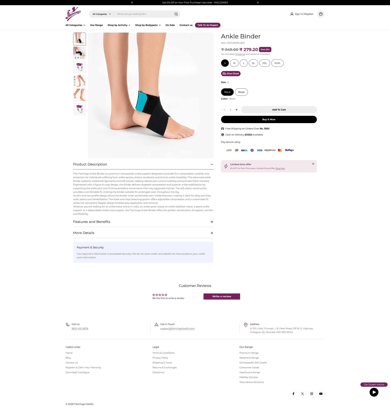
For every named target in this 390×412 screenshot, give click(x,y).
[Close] (313, 164)
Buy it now (268, 119)
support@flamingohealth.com (177, 328)
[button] (132, 2)
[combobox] (134, 14)
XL (253, 63)
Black (227, 92)
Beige (241, 92)
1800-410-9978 (80, 328)
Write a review (221, 296)
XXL (264, 63)
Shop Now (280, 168)
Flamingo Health (83, 404)
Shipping (240, 54)
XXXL (277, 63)
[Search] (176, 14)
